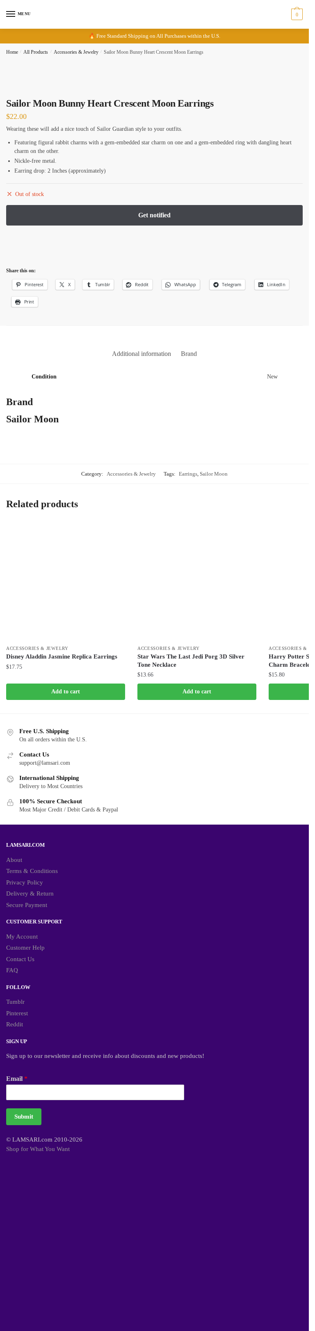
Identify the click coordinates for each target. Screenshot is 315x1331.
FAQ (12, 970)
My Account (22, 936)
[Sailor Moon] (37, 249)
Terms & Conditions (32, 871)
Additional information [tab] (141, 353)
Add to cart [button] (65, 691)
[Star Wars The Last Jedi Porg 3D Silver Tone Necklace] (196, 581)
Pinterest (17, 1013)
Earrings (188, 474)
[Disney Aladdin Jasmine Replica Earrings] (65, 581)
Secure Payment (26, 905)
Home (12, 52)
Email (16, 1078)
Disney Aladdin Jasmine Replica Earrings (61, 656)
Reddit (14, 1024)
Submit (23, 1116)
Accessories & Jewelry (76, 52)
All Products (35, 52)
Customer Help (25, 947)
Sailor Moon (214, 474)
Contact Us (20, 959)
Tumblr (15, 1001)
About (14, 860)
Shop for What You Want (38, 1149)
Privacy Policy (24, 882)
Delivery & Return (30, 893)
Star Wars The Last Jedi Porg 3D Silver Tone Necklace (190, 660)
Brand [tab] (189, 353)
